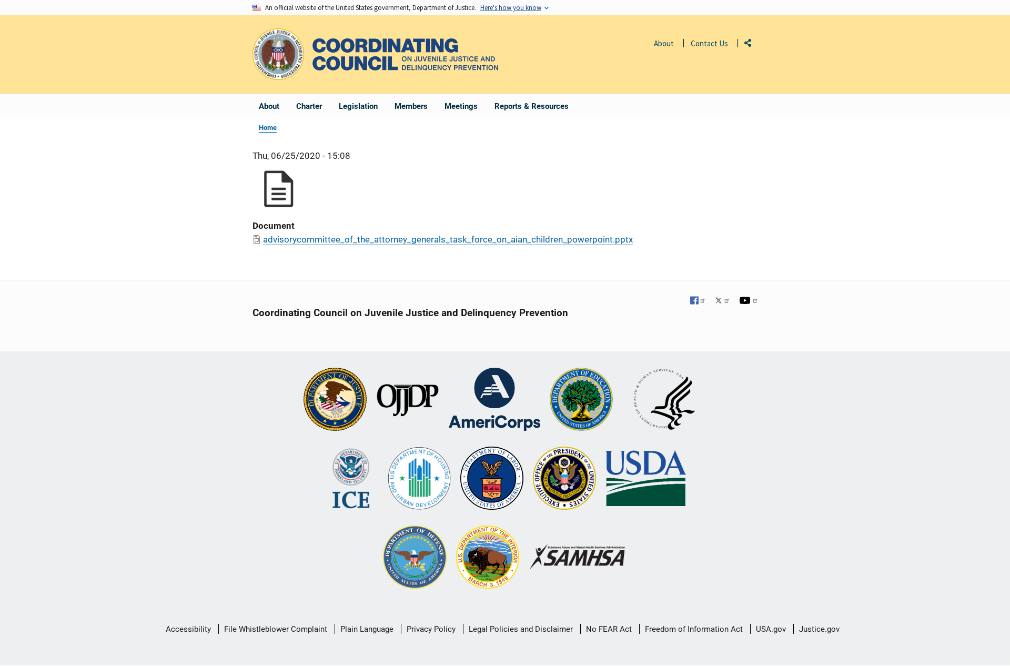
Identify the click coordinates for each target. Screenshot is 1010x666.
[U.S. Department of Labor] (491, 479)
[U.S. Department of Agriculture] (645, 479)
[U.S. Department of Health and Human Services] (664, 400)
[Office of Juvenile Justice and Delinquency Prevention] (407, 400)
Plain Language (366, 629)
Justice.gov (819, 629)
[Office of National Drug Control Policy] (564, 479)
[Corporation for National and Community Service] (494, 400)
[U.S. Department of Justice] (335, 400)
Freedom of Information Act (694, 629)
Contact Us (709, 43)
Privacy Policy (431, 629)
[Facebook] (698, 301)
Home (268, 128)
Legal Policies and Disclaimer (521, 629)
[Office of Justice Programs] (278, 54)
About (664, 43)
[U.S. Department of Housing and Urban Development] (419, 479)
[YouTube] (749, 301)
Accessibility (188, 629)
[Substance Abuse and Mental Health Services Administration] (578, 558)
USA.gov (771, 629)
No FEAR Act (609, 629)
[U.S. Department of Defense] (414, 558)
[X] (722, 301)
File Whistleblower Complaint (275, 629)
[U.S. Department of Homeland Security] (351, 479)
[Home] (405, 54)
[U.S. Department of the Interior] (487, 558)
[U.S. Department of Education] (581, 400)
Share (751, 45)
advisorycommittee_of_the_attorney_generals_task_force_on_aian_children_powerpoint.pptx (448, 239)
